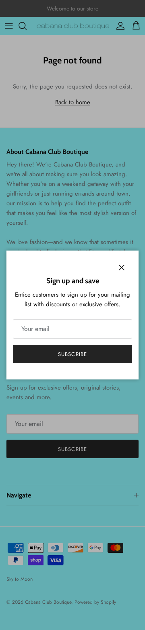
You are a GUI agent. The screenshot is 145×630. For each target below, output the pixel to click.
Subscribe (72, 354)
